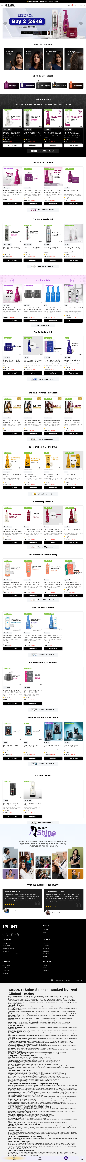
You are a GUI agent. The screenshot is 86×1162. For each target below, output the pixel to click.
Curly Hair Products (40, 1153)
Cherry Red (22, 1111)
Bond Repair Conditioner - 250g (32, 804)
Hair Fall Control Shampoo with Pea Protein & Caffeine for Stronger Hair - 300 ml (53, 133)
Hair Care (5, 973)
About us (19, 1002)
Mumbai (45, 943)
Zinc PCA (29, 1096)
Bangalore (46, 948)
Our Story (46, 929)
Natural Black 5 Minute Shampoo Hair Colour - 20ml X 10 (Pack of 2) (71, 746)
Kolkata (45, 956)
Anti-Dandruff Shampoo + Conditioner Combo (33, 1118)
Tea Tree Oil (62, 1096)
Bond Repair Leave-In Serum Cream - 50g (10, 804)
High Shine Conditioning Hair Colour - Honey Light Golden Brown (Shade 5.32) (12, 421)
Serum (48, 1152)
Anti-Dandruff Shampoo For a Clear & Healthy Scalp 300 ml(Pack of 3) (53, 308)
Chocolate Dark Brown (32, 1111)
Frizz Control (17, 1153)
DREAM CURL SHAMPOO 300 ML (12, 475)
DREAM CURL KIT (70, 475)
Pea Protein (54, 1089)
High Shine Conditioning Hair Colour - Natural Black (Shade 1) (32, 421)
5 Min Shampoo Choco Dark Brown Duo (53, 746)
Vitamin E (29, 1101)
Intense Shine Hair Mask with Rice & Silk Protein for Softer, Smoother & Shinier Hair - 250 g (12, 691)
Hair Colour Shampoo (33, 1152)
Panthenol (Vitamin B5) (14, 1094)
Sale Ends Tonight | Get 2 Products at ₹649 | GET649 (43, 1)
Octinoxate (30, 1103)
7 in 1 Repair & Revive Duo (72, 529)
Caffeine (24, 1096)
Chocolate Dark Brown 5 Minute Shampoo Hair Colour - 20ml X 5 (11, 746)
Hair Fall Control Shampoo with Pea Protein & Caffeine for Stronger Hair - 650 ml (12, 191)
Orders (45, 967)
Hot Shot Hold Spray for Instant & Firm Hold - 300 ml (32, 133)
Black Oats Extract (53, 1101)
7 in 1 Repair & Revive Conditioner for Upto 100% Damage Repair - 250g (12, 530)
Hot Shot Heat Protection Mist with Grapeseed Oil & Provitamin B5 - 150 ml (11, 133)
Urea (57, 1096)
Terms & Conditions (8, 948)
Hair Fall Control (67, 1152)
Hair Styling (6, 967)
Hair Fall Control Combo (72, 190)
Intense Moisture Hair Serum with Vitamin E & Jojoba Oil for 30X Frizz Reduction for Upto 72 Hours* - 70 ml (33, 361)
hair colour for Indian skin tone (48, 1067)
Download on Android (14, 1149)
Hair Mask (52, 1002)
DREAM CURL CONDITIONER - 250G (31, 475)
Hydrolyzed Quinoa (18, 1089)
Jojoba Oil (74, 1092)
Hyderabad (46, 945)
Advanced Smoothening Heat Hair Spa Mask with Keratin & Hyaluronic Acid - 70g (73, 583)
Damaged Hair (30, 1153)
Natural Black (28, 1112)
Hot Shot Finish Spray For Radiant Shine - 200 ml (32, 248)
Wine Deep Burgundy (44, 1111)
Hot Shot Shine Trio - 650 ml (73, 308)
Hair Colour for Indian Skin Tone (21, 1155)
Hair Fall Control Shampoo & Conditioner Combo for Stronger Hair (53, 191)
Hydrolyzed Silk (60, 1088)
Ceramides (35, 1092)
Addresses (46, 970)
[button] (4, 139)
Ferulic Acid (36, 1101)
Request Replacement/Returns (11, 954)
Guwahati (46, 954)
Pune (9, 1140)
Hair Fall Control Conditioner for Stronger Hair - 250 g (72, 133)
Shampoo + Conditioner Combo (30, 1114)
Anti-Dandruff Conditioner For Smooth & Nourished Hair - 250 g (12, 636)
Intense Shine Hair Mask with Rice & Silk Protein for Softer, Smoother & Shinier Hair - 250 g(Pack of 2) (32, 308)
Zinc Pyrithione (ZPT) (39, 1096)
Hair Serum (51, 1115)
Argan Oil (36, 1094)
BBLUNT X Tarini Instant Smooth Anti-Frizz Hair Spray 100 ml (38, 1122)
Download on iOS (24, 1149)
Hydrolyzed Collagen (50, 1088)
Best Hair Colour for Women (53, 1153)
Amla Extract (25, 1098)
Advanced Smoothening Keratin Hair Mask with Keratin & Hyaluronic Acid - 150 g (32, 583)
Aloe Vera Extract (59, 1092)
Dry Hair (23, 1153)
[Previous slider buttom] (5, 23)
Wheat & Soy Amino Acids (43, 1089)
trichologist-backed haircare (22, 996)
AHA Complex (43, 1101)
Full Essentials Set (30, 1115)
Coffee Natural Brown (18, 1112)
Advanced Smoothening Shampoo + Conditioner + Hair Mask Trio (41, 1119)
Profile (45, 965)
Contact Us (6, 951)
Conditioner (48, 1114)
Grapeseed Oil (38, 1103)
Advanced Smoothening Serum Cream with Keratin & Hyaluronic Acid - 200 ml (53, 583)
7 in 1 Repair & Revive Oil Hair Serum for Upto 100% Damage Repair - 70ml (52, 530)
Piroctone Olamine (50, 1096)
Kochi (21, 1140)
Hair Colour (6, 970)
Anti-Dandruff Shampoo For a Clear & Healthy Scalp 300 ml (33, 636)
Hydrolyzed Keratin (27, 1088)
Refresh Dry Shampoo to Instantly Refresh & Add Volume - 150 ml (52, 248)
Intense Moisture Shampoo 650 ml (72, 360)
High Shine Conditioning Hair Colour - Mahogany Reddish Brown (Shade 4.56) (52, 421)
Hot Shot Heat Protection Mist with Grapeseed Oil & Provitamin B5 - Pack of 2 (72, 248)
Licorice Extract (16, 1098)
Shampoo (38, 1002)
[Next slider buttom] (81, 23)
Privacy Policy (7, 943)
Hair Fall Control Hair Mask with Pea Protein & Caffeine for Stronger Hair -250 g (33, 191)
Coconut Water (42, 1092)
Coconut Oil (50, 1092)
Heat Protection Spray (16, 1003)
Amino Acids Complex (30, 1089)
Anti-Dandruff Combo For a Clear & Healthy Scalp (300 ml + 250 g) (53, 636)
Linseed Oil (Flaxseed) (27, 1094)
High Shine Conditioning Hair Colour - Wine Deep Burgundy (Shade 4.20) (72, 421)
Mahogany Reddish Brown (57, 1111)
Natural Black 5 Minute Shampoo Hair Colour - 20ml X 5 (31, 746)
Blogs (44, 932)
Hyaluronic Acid (27, 1092)
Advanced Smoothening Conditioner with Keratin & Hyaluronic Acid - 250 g (12, 583)
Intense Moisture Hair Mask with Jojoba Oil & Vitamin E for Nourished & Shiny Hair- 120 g (12, 361)
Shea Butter (67, 1092)
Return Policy (6, 945)
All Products (6, 965)
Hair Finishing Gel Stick (61, 1122)
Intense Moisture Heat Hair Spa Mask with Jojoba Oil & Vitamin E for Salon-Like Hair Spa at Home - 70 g (53, 361)
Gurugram (46, 951)
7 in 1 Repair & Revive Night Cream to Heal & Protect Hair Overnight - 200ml (33, 530)
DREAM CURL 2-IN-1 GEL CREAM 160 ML (52, 475)
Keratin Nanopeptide (38, 1088)
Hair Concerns (41, 1082)
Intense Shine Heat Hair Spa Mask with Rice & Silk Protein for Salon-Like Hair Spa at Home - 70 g (33, 691)
